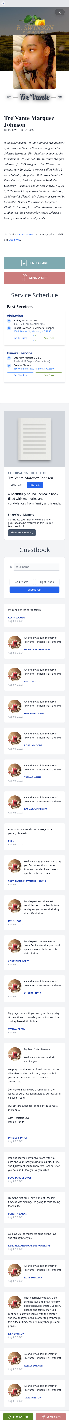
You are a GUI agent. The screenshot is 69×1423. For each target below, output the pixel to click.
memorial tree (25, 234)
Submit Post (34, 589)
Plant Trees (49, 338)
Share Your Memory (22, 532)
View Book (16, 484)
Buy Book (35, 484)
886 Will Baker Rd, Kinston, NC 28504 (34, 368)
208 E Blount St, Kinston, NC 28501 (33, 331)
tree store (14, 239)
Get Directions (20, 338)
